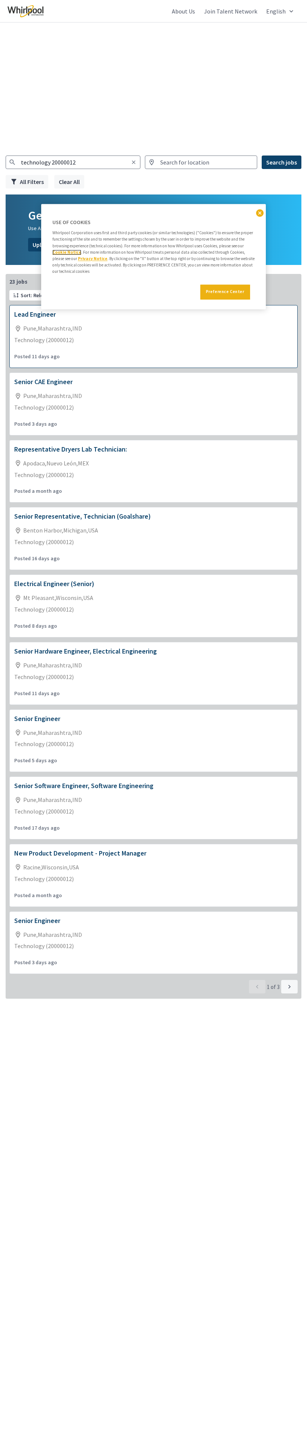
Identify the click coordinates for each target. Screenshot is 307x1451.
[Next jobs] (289, 986)
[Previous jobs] (257, 986)
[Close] (260, 213)
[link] (25, 11)
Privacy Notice (92, 258)
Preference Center (225, 291)
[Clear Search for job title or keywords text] (133, 162)
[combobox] (73, 162)
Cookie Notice (66, 252)
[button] (281, 11)
